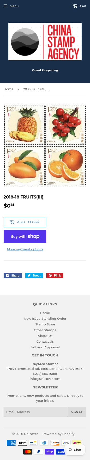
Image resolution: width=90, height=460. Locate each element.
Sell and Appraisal (45, 347)
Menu (14, 6)
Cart (82, 6)
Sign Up (77, 412)
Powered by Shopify (58, 434)
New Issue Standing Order (45, 318)
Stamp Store (45, 324)
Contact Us (45, 341)
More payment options (25, 249)
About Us (45, 336)
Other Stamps (45, 330)
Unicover (31, 434)
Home (8, 89)
